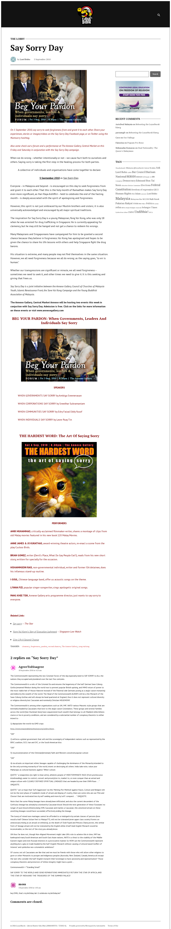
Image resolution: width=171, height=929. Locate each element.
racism (156, 204)
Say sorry (17, 623)
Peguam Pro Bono (135, 142)
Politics (150, 203)
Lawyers (143, 194)
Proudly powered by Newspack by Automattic (87, 925)
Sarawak (138, 208)
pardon (44, 646)
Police (144, 204)
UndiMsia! (141, 212)
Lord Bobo (25, 59)
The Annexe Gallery (69, 646)
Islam (137, 193)
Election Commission (134, 185)
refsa (118, 207)
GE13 (155, 189)
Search (155, 74)
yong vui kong (84, 646)
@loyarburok (139, 168)
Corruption (119, 181)
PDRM (135, 203)
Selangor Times (149, 207)
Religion (132, 208)
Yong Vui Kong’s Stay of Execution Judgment (35, 631)
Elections (146, 185)
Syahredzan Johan (122, 212)
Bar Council (139, 172)
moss (22, 884)
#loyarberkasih (120, 168)
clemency (26, 646)
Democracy (129, 180)
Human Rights (123, 193)
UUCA (151, 212)
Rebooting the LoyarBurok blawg (144, 132)
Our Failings (128, 137)
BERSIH (131, 176)
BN (153, 176)
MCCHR (146, 199)
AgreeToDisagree (31, 667)
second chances (54, 646)
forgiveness (35, 646)
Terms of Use (113, 925)
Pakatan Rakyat (124, 203)
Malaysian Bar (136, 199)
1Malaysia (129, 168)
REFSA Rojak (126, 208)
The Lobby (17, 38)
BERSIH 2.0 (140, 177)
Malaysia (123, 198)
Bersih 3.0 (148, 177)
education (125, 185)
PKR (140, 204)
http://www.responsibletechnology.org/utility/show (32, 728)
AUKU (130, 172)
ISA (133, 194)
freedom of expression (142, 189)
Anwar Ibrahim (149, 168)
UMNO (131, 212)
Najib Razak (154, 199)
